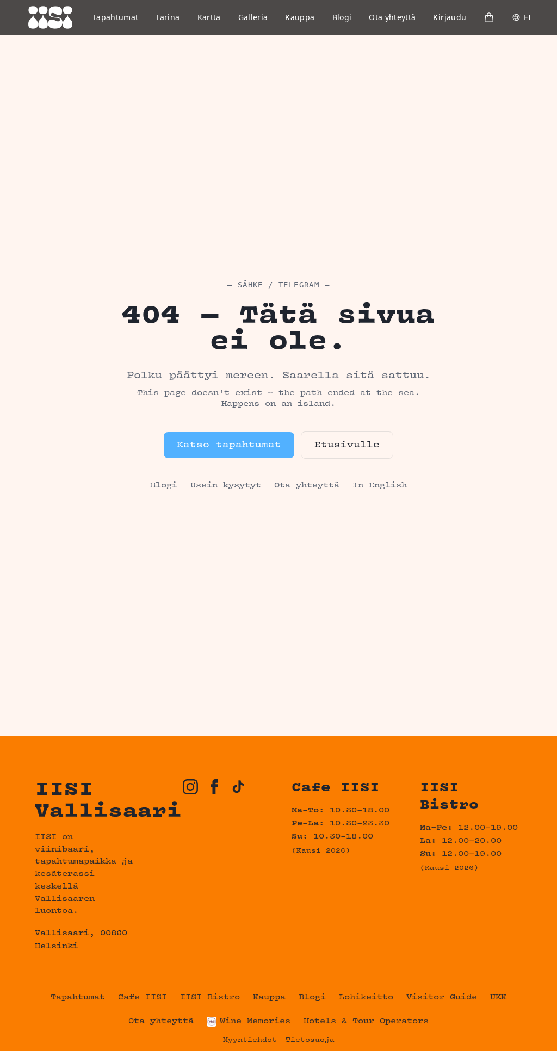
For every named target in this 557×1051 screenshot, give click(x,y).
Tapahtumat (115, 17)
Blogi (342, 17)
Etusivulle (347, 445)
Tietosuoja (310, 1040)
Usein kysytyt (225, 485)
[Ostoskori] (489, 17)
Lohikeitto (366, 997)
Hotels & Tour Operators (366, 1021)
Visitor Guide (441, 997)
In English (379, 485)
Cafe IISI (142, 997)
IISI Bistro (210, 997)
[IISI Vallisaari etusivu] (50, 17)
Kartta (209, 17)
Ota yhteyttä (392, 17)
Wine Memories (255, 1021)
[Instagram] (190, 786)
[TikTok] (238, 786)
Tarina (168, 17)
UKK (498, 997)
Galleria (253, 17)
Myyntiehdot (250, 1040)
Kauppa (299, 17)
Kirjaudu (449, 17)
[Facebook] (214, 786)
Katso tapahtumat (229, 445)
